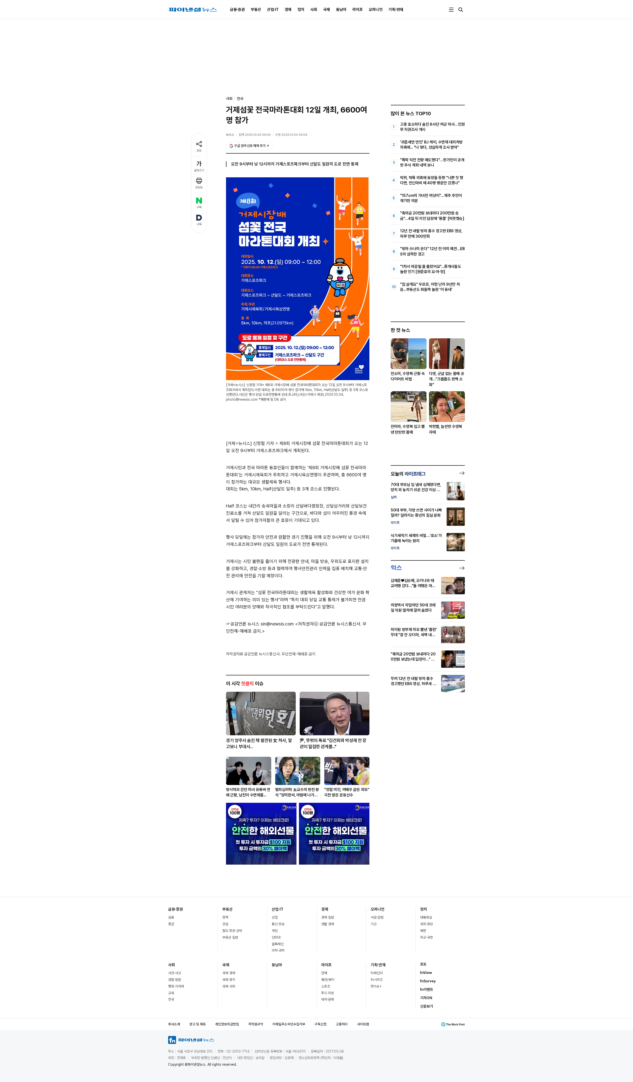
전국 (240, 98)
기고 (374, 924)
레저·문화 (327, 999)
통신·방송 (278, 924)
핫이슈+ (376, 986)
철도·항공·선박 (232, 931)
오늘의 (408, 474)
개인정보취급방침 (227, 1024)
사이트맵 (363, 1024)
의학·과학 (278, 950)
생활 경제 (327, 924)
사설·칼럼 (377, 917)
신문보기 (426, 1006)
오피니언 (376, 9)
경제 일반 (327, 917)
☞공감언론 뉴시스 (242, 623)
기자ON (426, 998)
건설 (225, 924)
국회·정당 (426, 924)
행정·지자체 (176, 986)
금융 (171, 917)
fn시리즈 (377, 980)
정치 (300, 9)
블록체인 (278, 944)
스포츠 (325, 986)
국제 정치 (228, 980)
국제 (326, 9)
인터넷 (276, 937)
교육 (171, 993)
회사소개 (174, 1024)
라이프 (357, 9)
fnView (426, 972)
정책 (225, 917)
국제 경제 (228, 973)
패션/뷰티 (327, 980)
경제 (288, 9)
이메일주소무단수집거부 (288, 1024)
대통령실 (426, 917)
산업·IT (273, 9)
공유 (199, 150)
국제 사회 (228, 986)
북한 (423, 931)
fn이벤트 (426, 989)
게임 (275, 931)
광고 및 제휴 (197, 1024)
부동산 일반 (230, 937)
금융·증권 (237, 9)
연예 (324, 973)
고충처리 (342, 1024)
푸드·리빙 (327, 993)
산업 (275, 917)
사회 (313, 9)
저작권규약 (255, 1024)
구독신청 (320, 1024)
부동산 (256, 9)
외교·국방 (426, 937)
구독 (199, 207)
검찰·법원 (174, 980)
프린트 (199, 187)
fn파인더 (377, 973)
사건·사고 (174, 973)
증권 (171, 924)
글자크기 (199, 170)
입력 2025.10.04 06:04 (255, 135)
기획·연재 (395, 9)
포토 (423, 964)
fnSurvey (428, 981)
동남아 (341, 9)
